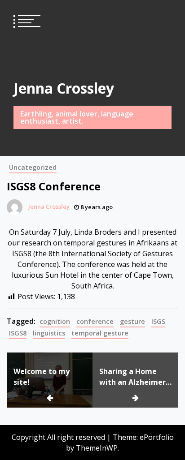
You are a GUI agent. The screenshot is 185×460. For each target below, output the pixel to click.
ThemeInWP (97, 448)
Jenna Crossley (63, 88)
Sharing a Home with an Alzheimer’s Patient (135, 376)
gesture (132, 321)
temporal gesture (99, 333)
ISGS (158, 321)
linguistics (49, 333)
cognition (55, 321)
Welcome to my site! (41, 376)
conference (95, 321)
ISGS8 (17, 333)
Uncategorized (33, 167)
